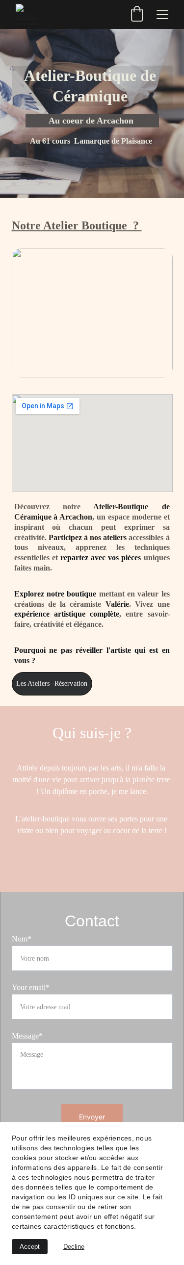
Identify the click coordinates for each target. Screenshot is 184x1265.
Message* (27, 1036)
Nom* (21, 939)
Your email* (31, 987)
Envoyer (92, 1117)
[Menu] (162, 14)
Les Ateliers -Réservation (52, 683)
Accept (30, 1246)
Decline (73, 1246)
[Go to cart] (137, 14)
